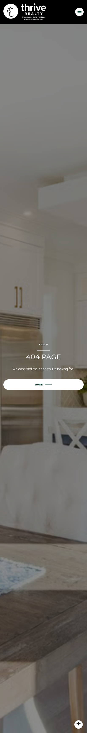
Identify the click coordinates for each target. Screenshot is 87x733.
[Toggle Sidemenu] (79, 12)
